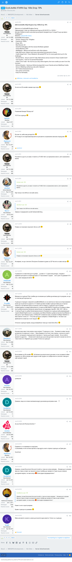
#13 (70, 351)
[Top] (67, 555)
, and (27, 78)
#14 (70, 376)
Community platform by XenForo (17, 559)
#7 (70, 201)
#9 (70, 248)
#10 (70, 271)
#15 (70, 399)
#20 (70, 515)
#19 (70, 489)
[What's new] (65, 2)
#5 (70, 154)
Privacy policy (58, 555)
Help (64, 555)
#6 (70, 178)
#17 (70, 444)
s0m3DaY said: (21, 205)
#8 (70, 224)
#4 (70, 131)
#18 (70, 467)
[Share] (67, 22)
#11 (70, 294)
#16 (70, 421)
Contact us (41, 555)
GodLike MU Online (26, 36)
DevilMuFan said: (21, 493)
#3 (70, 109)
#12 (70, 329)
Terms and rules (49, 555)
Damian (4, 10)
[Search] (69, 2)
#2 (70, 84)
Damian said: (20, 182)
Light (4, 555)
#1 (70, 22)
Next (12, 18)
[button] (3, 2)
